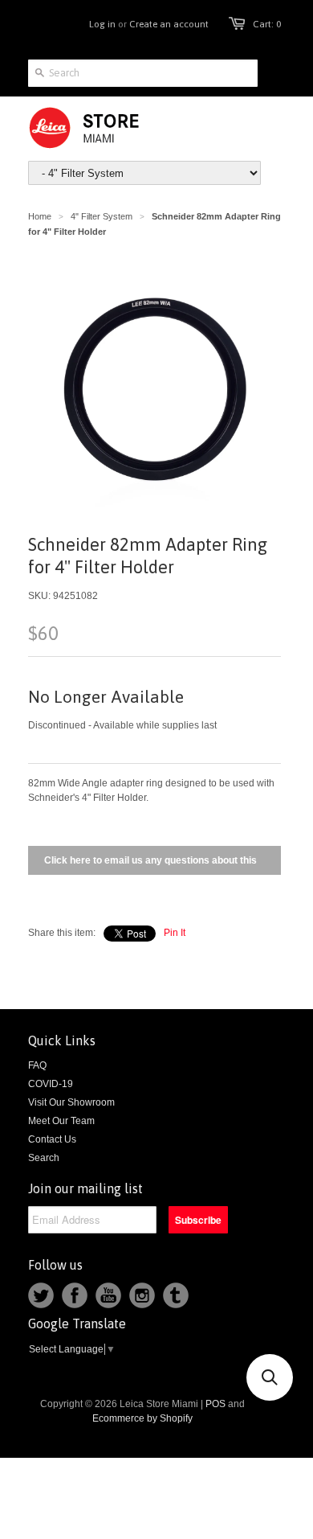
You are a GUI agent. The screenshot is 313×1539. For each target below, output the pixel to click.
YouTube (108, 1295)
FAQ (37, 1065)
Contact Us (52, 1139)
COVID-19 (50, 1084)
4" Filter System (101, 216)
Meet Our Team (61, 1121)
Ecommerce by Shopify (142, 1418)
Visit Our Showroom (71, 1102)
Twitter (41, 1295)
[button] (269, 1377)
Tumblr (176, 1295)
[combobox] (143, 73)
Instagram (142, 1295)
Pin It (174, 932)
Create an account (169, 24)
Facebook (74, 1295)
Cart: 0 (267, 24)
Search (43, 1157)
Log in (102, 24)
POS (215, 1404)
